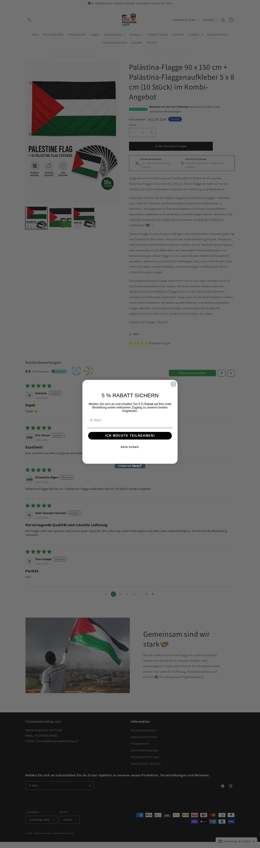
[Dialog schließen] (173, 384)
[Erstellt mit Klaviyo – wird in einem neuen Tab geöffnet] (130, 466)
